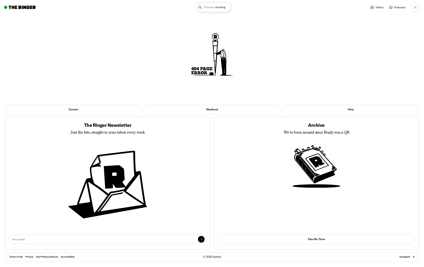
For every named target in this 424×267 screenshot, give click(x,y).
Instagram (404, 256)
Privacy (29, 256)
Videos (379, 7)
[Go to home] (20, 7)
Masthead (212, 109)
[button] (213, 7)
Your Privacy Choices (47, 257)
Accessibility (68, 256)
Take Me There (316, 239)
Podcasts (399, 7)
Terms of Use (16, 256)
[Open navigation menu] (415, 7)
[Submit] (201, 239)
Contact (73, 109)
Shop (351, 109)
